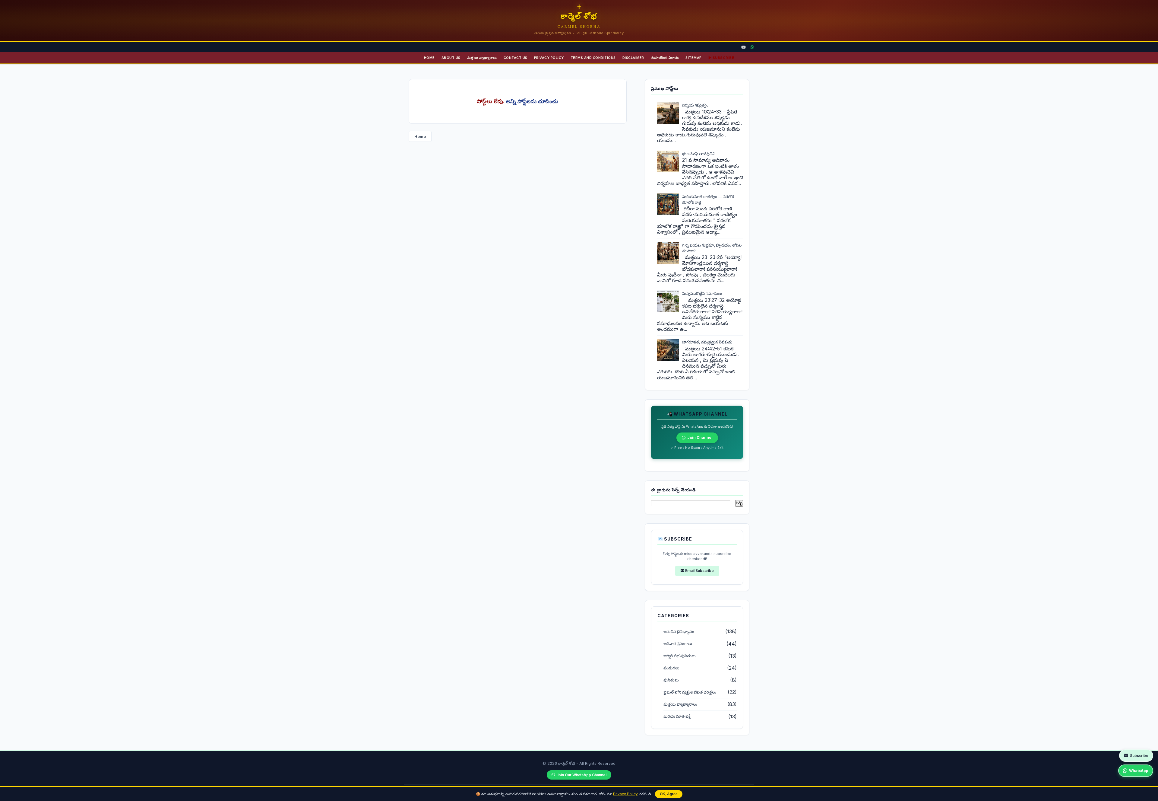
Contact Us (515, 58)
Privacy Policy (625, 794)
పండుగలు (671, 668)
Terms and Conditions (593, 58)
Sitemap (693, 58)
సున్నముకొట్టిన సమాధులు (702, 293)
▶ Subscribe (721, 58)
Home (429, 58)
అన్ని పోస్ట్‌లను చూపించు (532, 101)
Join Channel (700, 437)
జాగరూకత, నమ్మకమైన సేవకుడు (707, 342)
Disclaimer (633, 58)
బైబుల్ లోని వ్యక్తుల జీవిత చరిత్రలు (689, 692)
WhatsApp (1138, 770)
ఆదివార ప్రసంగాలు (677, 643)
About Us (450, 58)
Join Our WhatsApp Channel (581, 775)
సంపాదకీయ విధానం (665, 58)
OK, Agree (669, 794)
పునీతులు (671, 680)
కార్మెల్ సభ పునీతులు (679, 656)
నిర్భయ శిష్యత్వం (695, 105)
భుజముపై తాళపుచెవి (698, 153)
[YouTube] (743, 47)
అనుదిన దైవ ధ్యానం (678, 631)
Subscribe (1139, 755)
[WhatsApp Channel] (752, 47)
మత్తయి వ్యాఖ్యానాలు (482, 58)
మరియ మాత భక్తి (677, 716)
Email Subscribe (699, 570)
